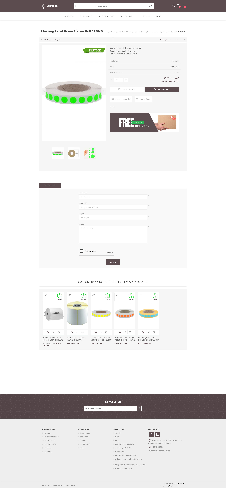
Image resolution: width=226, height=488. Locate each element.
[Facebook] (151, 434)
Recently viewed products (124, 444)
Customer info (85, 433)
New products (120, 452)
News (117, 437)
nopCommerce (178, 483)
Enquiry (81, 224)
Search (117, 433)
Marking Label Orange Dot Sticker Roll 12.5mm (124, 339)
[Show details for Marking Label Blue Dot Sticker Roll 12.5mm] (148, 313)
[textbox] (122, 6)
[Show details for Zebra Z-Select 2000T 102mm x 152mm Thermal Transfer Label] (77, 313)
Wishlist (83, 448)
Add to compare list (53, 332)
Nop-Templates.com (176, 486)
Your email (82, 203)
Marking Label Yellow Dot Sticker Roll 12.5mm (101, 339)
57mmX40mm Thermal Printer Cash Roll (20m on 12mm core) (53, 340)
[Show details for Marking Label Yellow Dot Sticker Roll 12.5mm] (101, 313)
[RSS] (157, 434)
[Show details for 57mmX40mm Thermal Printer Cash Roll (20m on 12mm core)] (53, 313)
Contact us (48, 452)
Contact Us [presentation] (50, 185)
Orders (82, 440)
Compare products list (123, 448)
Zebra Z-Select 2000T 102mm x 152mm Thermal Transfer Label (76, 341)
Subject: (81, 214)
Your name (82, 193)
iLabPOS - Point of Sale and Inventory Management (127, 460)
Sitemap (48, 433)
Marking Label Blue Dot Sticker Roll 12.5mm (148, 339)
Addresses (84, 437)
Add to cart (48, 332)
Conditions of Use (51, 444)
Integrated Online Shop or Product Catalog (130, 465)
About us (48, 448)
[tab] (50, 185)
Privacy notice (50, 440)
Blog (116, 440)
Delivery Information (52, 437)
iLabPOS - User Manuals (124, 468)
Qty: (111, 79)
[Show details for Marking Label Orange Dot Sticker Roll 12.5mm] (124, 313)
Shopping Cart (184, 5)
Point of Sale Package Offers (125, 455)
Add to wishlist (58, 332)
